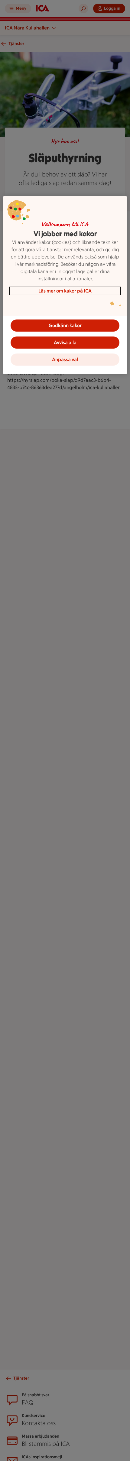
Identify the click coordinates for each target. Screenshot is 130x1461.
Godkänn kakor (65, 325)
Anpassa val (65, 359)
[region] (65, 285)
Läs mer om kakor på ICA (65, 290)
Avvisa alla (65, 342)
